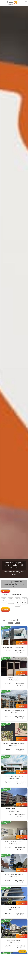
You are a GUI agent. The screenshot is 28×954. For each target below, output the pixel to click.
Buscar (6, 609)
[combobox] (4, 600)
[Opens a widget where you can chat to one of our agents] (22, 951)
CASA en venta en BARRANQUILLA (14, 647)
